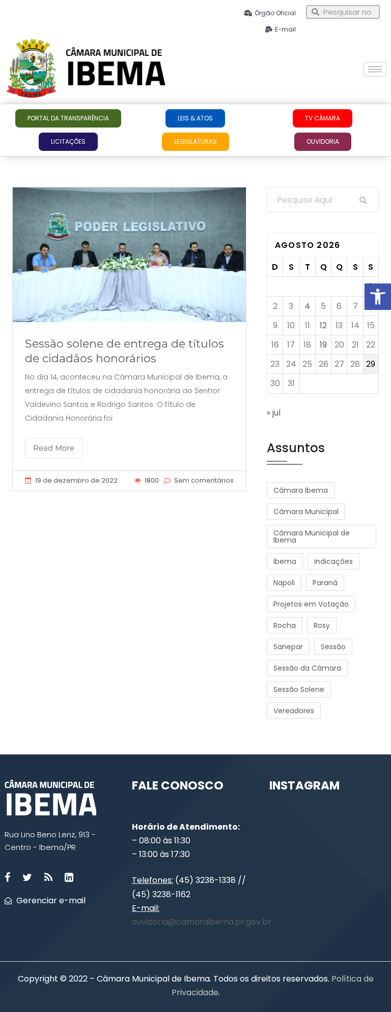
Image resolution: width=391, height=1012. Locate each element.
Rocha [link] (284, 625)
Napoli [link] (284, 583)
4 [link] (307, 306)
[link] (378, 296)
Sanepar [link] (288, 647)
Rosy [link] (322, 625)
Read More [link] (53, 448)
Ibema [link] (284, 561)
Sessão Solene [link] (298, 689)
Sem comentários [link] (204, 480)
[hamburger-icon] (375, 69)
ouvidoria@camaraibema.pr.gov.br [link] (201, 922)
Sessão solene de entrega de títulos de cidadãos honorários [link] (124, 351)
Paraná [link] (325, 583)
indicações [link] (333, 561)
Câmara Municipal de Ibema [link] (311, 536)
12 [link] (323, 325)
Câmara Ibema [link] (300, 490)
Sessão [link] (333, 647)
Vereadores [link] (293, 711)
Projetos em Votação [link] (311, 604)
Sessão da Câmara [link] (307, 668)
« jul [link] (274, 413)
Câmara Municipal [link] (306, 512)
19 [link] (323, 345)
